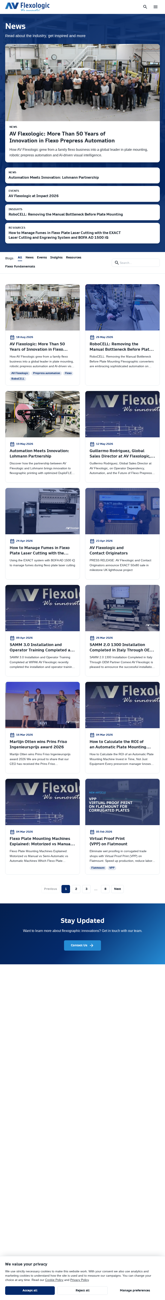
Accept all (30, 1290)
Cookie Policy (54, 1280)
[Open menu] (155, 7)
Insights (56, 257)
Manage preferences (135, 1290)
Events (42, 257)
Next (117, 889)
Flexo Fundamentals (20, 266)
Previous (50, 889)
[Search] (145, 7)
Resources (73, 257)
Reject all (83, 1290)
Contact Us (79, 945)
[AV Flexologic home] (27, 7)
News (30, 257)
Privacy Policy (79, 1280)
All (20, 257)
